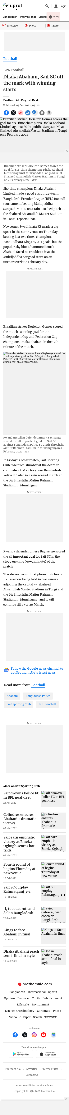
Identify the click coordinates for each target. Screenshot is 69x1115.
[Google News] (53, 1035)
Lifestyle (23, 1004)
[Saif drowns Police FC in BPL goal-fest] (53, 799)
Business (23, 998)
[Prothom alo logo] (34, 985)
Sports (43, 16)
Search (37, 1017)
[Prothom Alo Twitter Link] (26, 1035)
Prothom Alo (13, 1068)
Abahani (12, 696)
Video (13, 1017)
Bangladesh (10, 16)
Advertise (31, 1068)
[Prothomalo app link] (20, 1054)
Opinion (9, 998)
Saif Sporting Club (19, 704)
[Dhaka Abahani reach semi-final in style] (53, 957)
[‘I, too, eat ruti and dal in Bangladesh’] (53, 915)
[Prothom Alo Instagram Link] (35, 1035)
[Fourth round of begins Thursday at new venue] (53, 871)
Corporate (43, 1011)
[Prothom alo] (13, 6)
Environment (40, 1004)
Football (10, 59)
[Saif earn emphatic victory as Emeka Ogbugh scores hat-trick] (53, 846)
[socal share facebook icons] (6, 115)
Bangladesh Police (38, 696)
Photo (57, 1011)
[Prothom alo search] (47, 6)
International (28, 16)
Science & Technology (19, 1011)
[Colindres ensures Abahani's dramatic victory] (53, 821)
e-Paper (25, 1017)
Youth (36, 998)
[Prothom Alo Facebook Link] (16, 1035)
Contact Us (32, 1074)
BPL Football (47, 704)
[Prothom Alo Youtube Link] (45, 1035)
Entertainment (52, 998)
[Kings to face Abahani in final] (53, 936)
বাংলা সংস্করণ (50, 1017)
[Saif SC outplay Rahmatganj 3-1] (53, 893)
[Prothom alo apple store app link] (48, 1054)
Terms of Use (50, 1068)
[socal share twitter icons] (13, 115)
